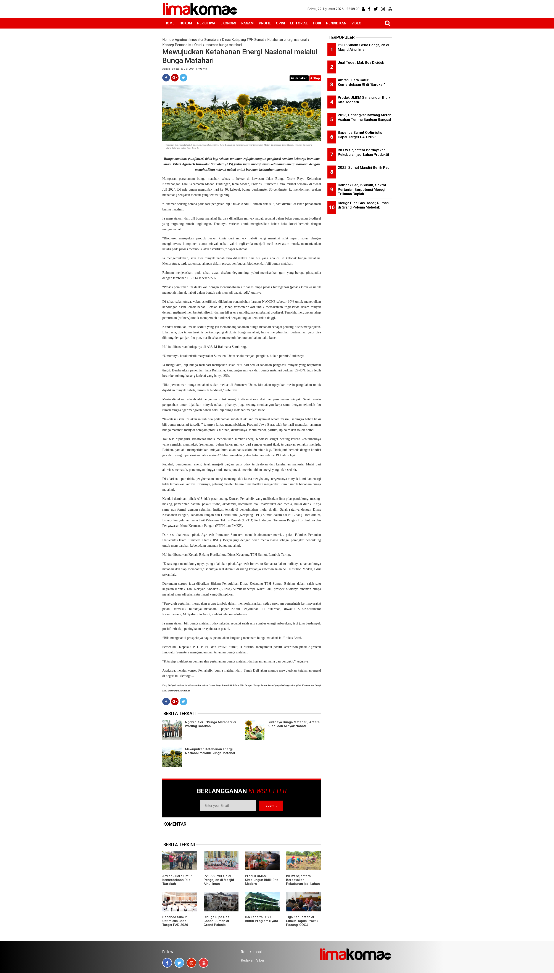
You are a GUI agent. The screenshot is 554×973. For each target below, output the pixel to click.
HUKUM (186, 23)
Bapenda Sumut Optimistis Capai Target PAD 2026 (175, 921)
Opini (198, 45)
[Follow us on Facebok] (167, 963)
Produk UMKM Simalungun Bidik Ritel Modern (262, 880)
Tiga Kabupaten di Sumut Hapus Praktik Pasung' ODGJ (302, 921)
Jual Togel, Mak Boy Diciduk (361, 62)
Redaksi (247, 960)
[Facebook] (166, 77)
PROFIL (265, 23)
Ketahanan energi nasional (287, 40)
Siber (260, 960)
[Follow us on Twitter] (179, 963)
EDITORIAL (299, 23)
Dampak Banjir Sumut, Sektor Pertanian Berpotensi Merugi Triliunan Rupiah (362, 189)
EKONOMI (228, 23)
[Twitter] (183, 77)
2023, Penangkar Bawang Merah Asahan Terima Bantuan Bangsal (364, 117)
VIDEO (356, 23)
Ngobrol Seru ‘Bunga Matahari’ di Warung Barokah (210, 724)
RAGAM (247, 23)
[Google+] (175, 77)
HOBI (317, 23)
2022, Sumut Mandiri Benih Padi (364, 167)
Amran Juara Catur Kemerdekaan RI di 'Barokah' (177, 880)
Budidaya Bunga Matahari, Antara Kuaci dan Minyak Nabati (294, 724)
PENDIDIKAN (336, 23)
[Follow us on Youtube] (203, 963)
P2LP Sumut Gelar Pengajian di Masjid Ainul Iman (219, 880)
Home (166, 40)
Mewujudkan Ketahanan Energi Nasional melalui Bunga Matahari (210, 751)
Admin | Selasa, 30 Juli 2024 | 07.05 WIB (184, 68)
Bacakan (301, 78)
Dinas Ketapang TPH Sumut (243, 40)
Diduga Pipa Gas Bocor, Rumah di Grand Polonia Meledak (216, 923)
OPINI (280, 23)
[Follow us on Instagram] (191, 963)
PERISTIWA (206, 23)
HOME (169, 23)
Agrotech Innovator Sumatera (197, 40)
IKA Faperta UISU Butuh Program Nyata (261, 919)
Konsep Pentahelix (176, 45)
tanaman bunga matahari (224, 45)
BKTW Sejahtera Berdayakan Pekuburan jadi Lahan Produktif (303, 882)
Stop (316, 78)
